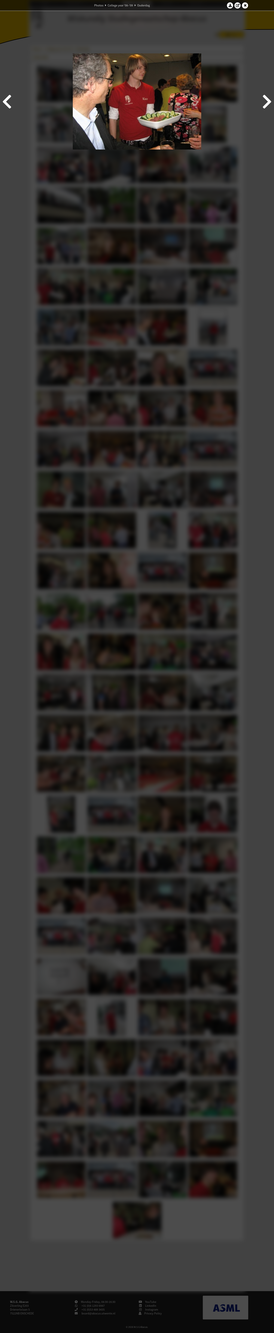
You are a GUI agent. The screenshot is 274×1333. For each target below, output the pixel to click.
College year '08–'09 (120, 5)
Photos (98, 5)
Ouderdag (143, 5)
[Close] (245, 5)
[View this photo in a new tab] (237, 5)
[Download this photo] (230, 5)
